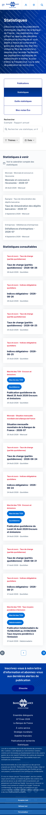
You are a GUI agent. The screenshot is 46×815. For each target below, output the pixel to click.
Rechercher (9, 119)
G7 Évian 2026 (23, 719)
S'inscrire (23, 688)
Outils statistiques (23, 101)
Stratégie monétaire (23, 732)
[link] (23, 162)
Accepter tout (23, 800)
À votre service (23, 728)
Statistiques (23, 92)
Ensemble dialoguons (23, 715)
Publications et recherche (23, 740)
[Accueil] (23, 704)
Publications (23, 83)
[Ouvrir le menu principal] (3, 4)
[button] (42, 5)
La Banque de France (23, 723)
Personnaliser (23, 812)
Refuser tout (23, 806)
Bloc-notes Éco (23, 110)
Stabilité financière (23, 736)
